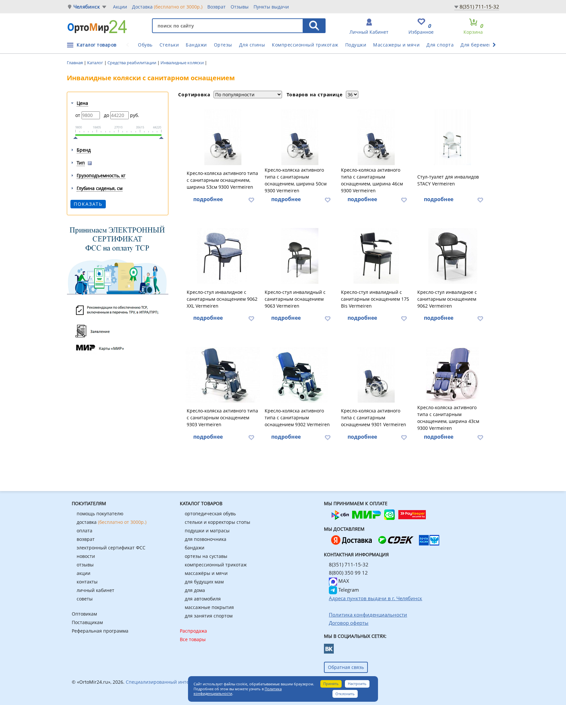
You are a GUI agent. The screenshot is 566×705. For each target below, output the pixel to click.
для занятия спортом (209, 616)
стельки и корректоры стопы (217, 522)
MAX (343, 581)
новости (86, 556)
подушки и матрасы (207, 530)
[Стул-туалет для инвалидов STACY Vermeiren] (452, 137)
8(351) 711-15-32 (479, 6)
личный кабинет (95, 590)
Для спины (252, 45)
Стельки (169, 45)
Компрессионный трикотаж (305, 45)
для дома (195, 590)
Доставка (167, 7)
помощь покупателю (100, 513)
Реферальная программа (100, 631)
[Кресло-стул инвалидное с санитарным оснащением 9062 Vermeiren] (452, 256)
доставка (111, 522)
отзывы (85, 565)
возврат (86, 539)
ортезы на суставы (206, 556)
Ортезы (223, 45)
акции (83, 573)
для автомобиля (203, 599)
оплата (84, 530)
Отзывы (240, 7)
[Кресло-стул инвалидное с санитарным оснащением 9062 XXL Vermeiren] (222, 256)
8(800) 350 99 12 (348, 572)
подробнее (208, 199)
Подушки (356, 45)
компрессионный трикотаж (216, 565)
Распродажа (193, 631)
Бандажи (196, 45)
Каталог (95, 63)
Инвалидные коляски (182, 63)
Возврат (216, 7)
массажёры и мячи (206, 573)
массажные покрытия (209, 607)
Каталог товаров (97, 45)
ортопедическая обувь (210, 513)
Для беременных (481, 45)
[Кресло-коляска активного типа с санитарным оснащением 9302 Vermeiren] (300, 375)
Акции (120, 7)
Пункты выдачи (271, 7)
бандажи (194, 547)
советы (85, 599)
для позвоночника (205, 539)
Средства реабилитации (132, 63)
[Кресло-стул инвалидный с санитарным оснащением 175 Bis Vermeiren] (376, 256)
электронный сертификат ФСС (111, 547)
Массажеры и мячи (396, 45)
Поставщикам (87, 622)
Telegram (348, 589)
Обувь (145, 45)
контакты (87, 582)
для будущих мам (204, 582)
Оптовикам (84, 614)
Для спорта (440, 45)
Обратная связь (346, 667)
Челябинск (86, 6)
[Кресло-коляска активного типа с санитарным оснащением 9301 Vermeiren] (376, 375)
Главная (75, 63)
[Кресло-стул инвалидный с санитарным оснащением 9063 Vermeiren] (300, 256)
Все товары (193, 639)
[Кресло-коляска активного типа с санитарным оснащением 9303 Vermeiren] (222, 375)
